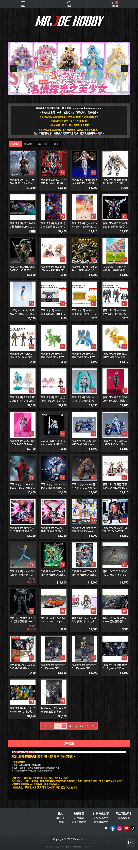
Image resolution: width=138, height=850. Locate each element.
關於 (60, 813)
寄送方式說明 (101, 818)
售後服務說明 (101, 822)
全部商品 (79, 813)
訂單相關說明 (79, 822)
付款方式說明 (101, 813)
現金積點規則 (124, 813)
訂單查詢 (79, 818)
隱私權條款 (124, 818)
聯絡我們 (60, 818)
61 (81, 725)
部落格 (60, 822)
